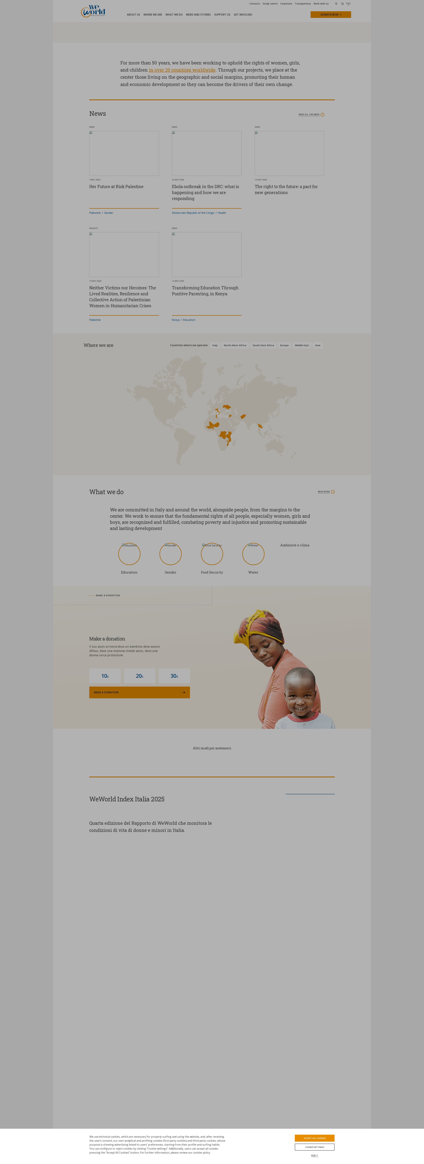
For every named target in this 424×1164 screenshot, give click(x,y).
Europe (284, 470)
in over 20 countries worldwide (182, 195)
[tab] (145, 721)
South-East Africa (263, 470)
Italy (215, 470)
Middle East (302, 470)
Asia (317, 470)
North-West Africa (235, 470)
